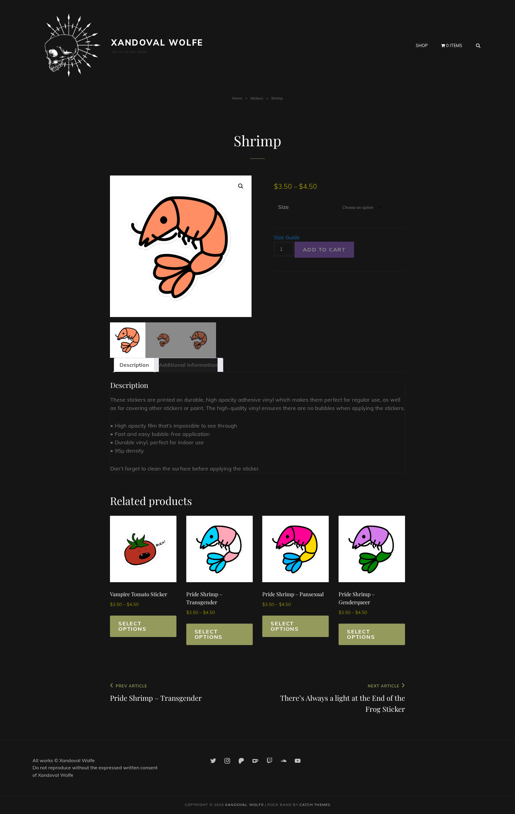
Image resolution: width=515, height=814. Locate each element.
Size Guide (287, 237)
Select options (132, 626)
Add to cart (324, 249)
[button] (240, 186)
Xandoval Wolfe (157, 42)
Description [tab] (134, 364)
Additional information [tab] (188, 364)
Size (283, 207)
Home (237, 98)
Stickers (256, 98)
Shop (422, 45)
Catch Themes (315, 804)
